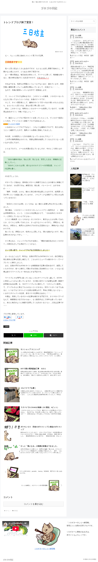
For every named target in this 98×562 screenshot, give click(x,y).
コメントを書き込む (33, 504)
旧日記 (7, 326)
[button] (53, 335)
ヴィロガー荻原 (14, 124)
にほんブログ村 (9, 320)
